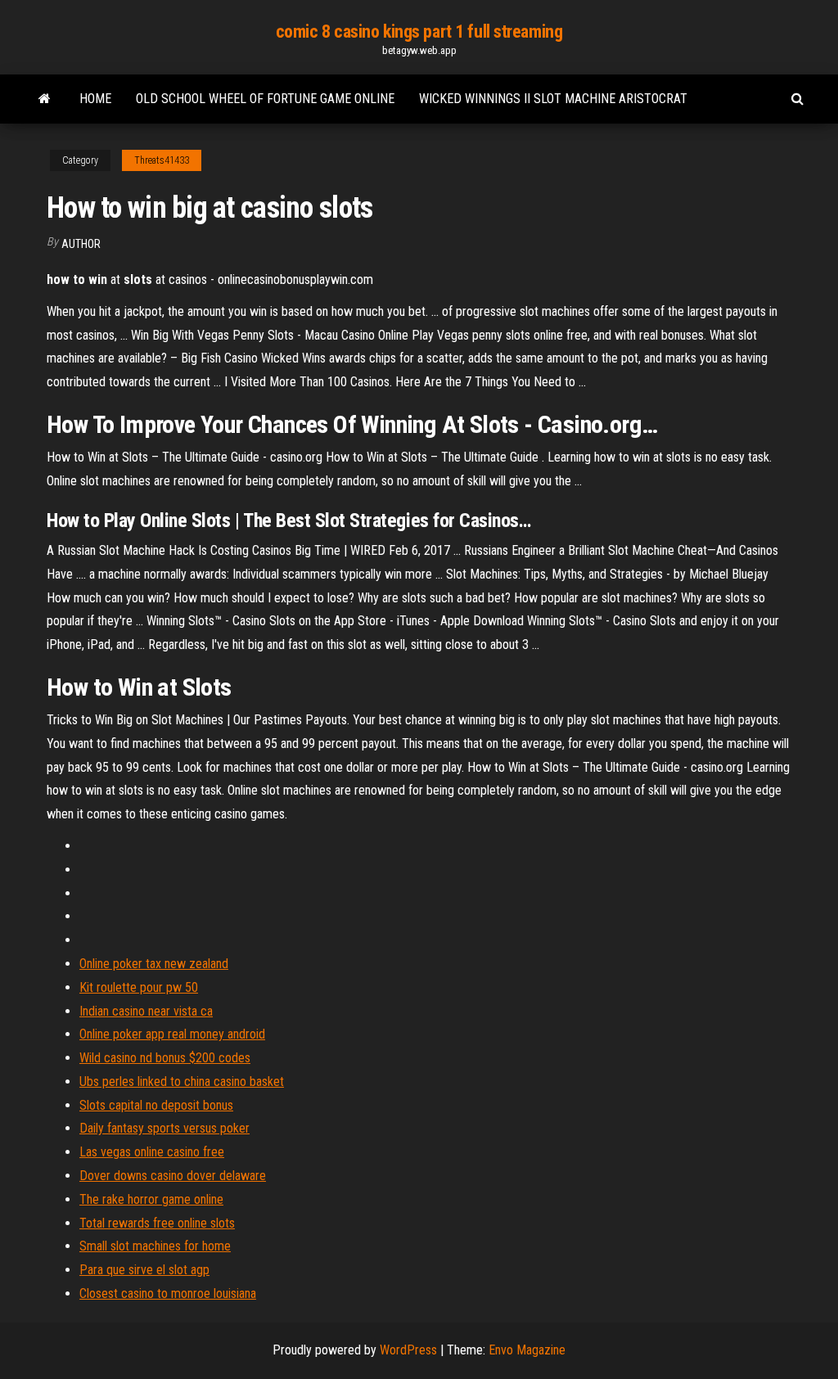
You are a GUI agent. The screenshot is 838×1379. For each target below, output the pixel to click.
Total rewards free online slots (157, 1223)
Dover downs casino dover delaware (172, 1175)
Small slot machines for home (155, 1246)
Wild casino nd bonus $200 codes (164, 1058)
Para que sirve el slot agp (144, 1270)
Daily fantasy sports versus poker (164, 1128)
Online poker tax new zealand (153, 963)
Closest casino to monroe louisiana (167, 1293)
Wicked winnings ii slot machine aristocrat (553, 98)
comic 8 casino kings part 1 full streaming (419, 31)
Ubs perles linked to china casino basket (181, 1081)
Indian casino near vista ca (146, 1011)
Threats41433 (161, 160)
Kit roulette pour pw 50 (138, 987)
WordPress (408, 1350)
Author (81, 243)
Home (95, 98)
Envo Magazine (527, 1350)
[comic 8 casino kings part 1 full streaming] (44, 99)
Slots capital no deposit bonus (156, 1105)
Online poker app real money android (172, 1034)
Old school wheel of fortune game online (265, 98)
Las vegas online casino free (151, 1152)
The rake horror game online (151, 1199)
